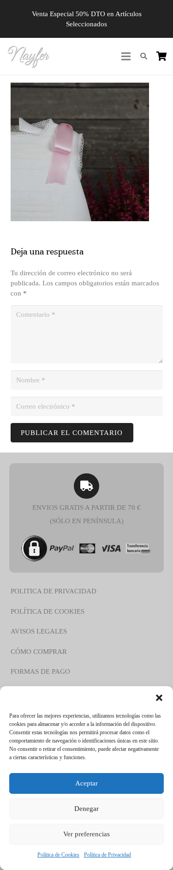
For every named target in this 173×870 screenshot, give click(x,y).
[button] (159, 697)
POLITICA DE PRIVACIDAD (53, 591)
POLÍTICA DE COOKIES (47, 611)
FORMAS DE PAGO (40, 671)
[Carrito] (161, 56)
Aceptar (86, 783)
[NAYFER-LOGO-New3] (28, 56)
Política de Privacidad (107, 855)
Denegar (86, 808)
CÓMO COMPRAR (39, 651)
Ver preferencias (86, 834)
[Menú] (126, 56)
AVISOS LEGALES (39, 631)
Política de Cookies (58, 855)
